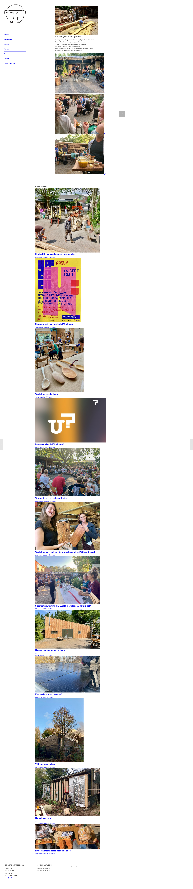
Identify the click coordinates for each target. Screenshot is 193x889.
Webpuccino (73, 867)
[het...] (1, 444)
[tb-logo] (15, 15)
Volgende (122, 114)
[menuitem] (15, 34)
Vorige (59, 114)
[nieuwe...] (191, 444)
